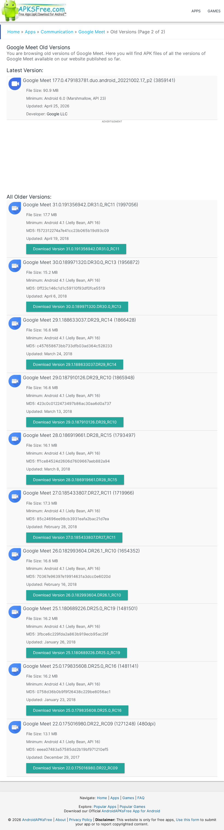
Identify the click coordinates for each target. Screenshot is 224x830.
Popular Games (132, 806)
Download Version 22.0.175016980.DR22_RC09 (75, 768)
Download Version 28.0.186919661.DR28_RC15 (75, 479)
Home (13, 31)
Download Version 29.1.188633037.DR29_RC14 (74, 364)
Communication (57, 31)
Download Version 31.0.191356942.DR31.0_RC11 (76, 248)
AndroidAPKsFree (37, 819)
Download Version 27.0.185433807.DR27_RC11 (74, 537)
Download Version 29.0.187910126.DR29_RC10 (75, 422)
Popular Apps (105, 806)
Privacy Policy (80, 819)
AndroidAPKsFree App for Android (131, 811)
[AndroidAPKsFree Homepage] (33, 10)
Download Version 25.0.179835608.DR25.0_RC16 (77, 710)
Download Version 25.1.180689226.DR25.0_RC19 (76, 652)
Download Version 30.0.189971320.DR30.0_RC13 (77, 306)
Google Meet (91, 31)
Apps (196, 11)
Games (214, 11)
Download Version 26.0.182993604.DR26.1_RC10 (77, 595)
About (60, 819)
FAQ (141, 798)
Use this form (187, 819)
